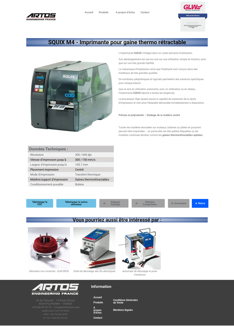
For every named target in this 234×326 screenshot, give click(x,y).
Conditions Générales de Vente (125, 301)
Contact (145, 12)
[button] (104, 12)
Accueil (89, 12)
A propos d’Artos (125, 12)
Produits (103, 12)
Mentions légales (123, 309)
